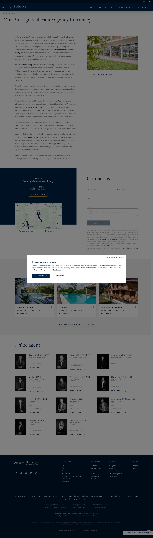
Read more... (57, 270)
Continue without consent (114, 257)
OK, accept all (40, 276)
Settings (60, 276)
